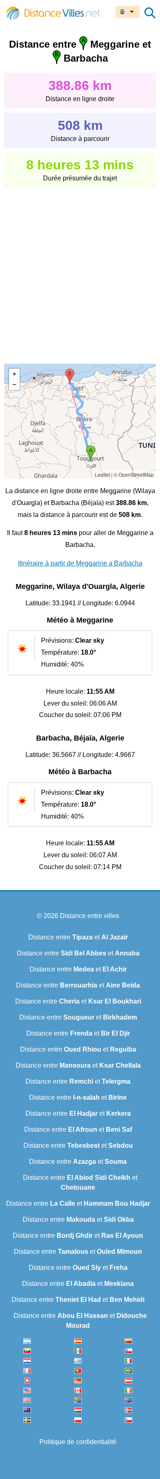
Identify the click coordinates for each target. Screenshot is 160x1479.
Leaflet (102, 474)
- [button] (14, 384)
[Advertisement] (80, 270)
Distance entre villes (89, 915)
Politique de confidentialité (78, 1441)
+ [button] (14, 374)
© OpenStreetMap (134, 474)
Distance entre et (78, 937)
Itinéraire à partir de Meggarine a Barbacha (80, 563)
